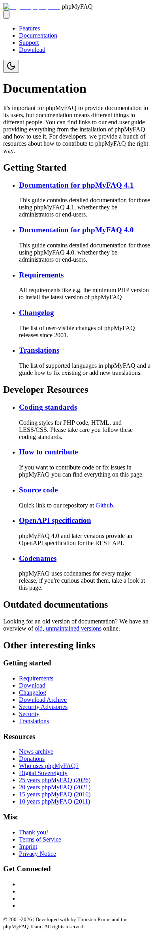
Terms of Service (40, 839)
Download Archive (43, 699)
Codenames (37, 558)
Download (32, 49)
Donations (32, 758)
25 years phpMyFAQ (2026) (54, 780)
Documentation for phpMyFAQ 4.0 (76, 230)
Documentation (38, 35)
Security (29, 714)
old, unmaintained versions (68, 628)
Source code (38, 490)
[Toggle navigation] (6, 14)
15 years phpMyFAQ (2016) (54, 794)
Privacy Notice (37, 853)
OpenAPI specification (55, 520)
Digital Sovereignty (43, 773)
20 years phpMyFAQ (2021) (54, 787)
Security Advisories (43, 706)
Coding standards (48, 407)
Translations (39, 350)
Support (29, 42)
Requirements (41, 275)
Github (104, 505)
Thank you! (33, 832)
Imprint (28, 846)
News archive (36, 751)
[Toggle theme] (11, 66)
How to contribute (48, 452)
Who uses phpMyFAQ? (49, 765)
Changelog (36, 312)
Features (29, 28)
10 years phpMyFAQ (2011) (54, 801)
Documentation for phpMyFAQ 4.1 (76, 185)
